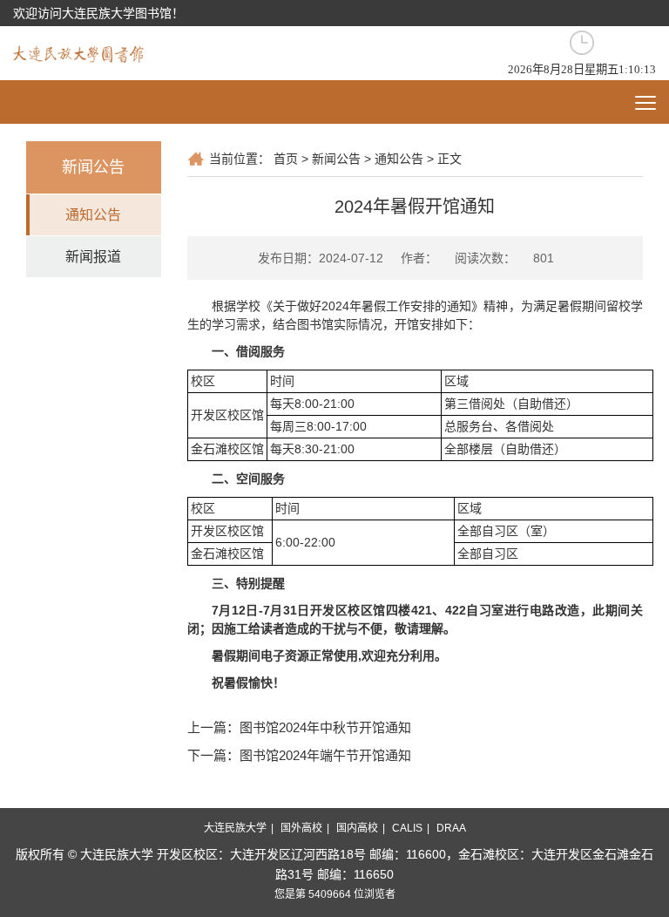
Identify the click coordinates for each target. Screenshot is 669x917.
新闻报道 (93, 256)
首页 (286, 159)
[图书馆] (78, 52)
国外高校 (301, 828)
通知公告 (93, 214)
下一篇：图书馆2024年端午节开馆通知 (299, 755)
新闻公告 (336, 159)
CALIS (407, 828)
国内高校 (357, 828)
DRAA (451, 828)
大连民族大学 (235, 828)
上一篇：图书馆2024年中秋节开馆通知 (299, 727)
